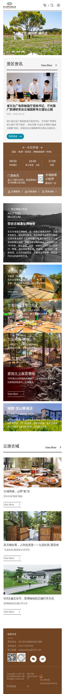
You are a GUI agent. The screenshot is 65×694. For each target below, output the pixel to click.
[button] (8, 51)
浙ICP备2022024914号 (32, 676)
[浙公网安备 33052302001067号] (48, 676)
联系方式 (12, 634)
